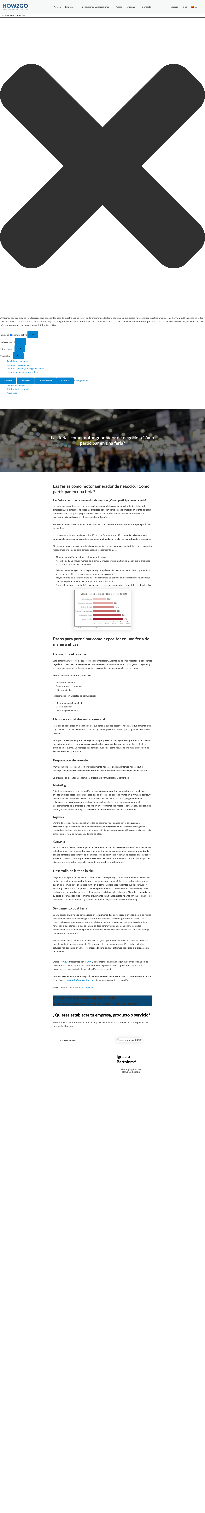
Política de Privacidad (17, 389)
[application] (75, 7)
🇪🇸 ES (194, 7)
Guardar (65, 381)
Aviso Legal (12, 393)
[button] (102, 166)
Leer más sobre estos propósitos (22, 372)
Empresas (69, 7)
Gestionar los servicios (18, 365)
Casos (119, 7)
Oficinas (131, 7)
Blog (185, 7)
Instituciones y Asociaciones (95, 7)
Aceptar (8, 381)
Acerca (57, 7)
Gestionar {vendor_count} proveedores (25, 369)
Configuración (45, 381)
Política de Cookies (16, 386)
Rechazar (25, 381)
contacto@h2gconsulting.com (79, 980)
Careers (174, 7)
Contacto (146, 7)
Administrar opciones (17, 361)
